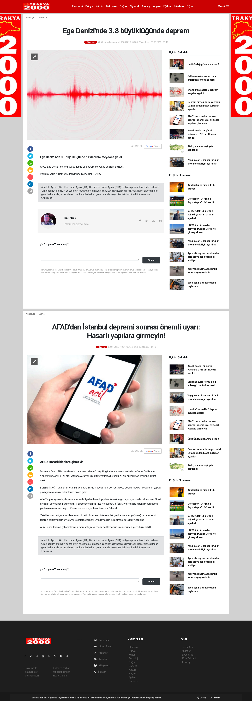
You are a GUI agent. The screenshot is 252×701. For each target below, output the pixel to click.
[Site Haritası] (62, 656)
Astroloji (186, 662)
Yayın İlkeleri (31, 671)
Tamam (216, 697)
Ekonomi (77, 6)
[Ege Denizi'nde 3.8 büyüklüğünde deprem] (94, 94)
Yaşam (157, 6)
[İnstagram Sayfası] (38, 656)
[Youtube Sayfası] (44, 656)
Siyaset (134, 6)
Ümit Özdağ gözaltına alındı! (203, 64)
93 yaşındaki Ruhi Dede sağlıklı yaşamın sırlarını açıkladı (201, 215)
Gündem (178, 6)
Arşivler (102, 659)
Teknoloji (111, 6)
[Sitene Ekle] (68, 656)
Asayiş (146, 6)
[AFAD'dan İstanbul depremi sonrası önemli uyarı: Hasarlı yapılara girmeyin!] (94, 399)
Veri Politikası (32, 675)
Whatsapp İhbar (61, 671)
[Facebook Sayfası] (26, 656)
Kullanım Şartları (61, 668)
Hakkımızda (31, 668)
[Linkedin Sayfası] (50, 656)
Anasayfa (30, 17)
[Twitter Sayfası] (32, 656)
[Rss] (56, 656)
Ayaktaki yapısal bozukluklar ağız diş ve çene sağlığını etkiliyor (203, 257)
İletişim (102, 671)
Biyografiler (188, 654)
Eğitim (167, 6)
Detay (202, 697)
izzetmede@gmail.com (76, 224)
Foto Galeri (104, 640)
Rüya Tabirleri (189, 658)
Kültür (99, 6)
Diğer (190, 6)
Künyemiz (104, 665)
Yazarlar (103, 652)
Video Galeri (105, 646)
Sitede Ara (187, 647)
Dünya (89, 6)
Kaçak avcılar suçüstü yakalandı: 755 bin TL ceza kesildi (202, 134)
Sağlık (123, 6)
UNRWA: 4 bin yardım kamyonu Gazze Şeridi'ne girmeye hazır (202, 229)
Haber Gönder (60, 675)
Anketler (186, 651)
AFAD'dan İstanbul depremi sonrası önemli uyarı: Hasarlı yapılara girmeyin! (203, 120)
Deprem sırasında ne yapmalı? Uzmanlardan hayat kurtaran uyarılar (204, 106)
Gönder (151, 260)
